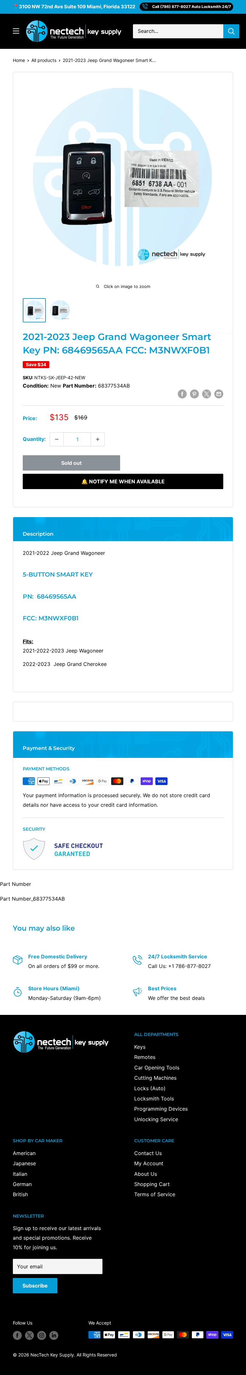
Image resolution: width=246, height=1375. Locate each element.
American (24, 1153)
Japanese (24, 1163)
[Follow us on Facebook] (17, 1335)
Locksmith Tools (154, 1098)
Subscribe (35, 1285)
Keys (139, 1047)
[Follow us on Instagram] (41, 1335)
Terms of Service (154, 1194)
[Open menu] (16, 31)
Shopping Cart (152, 1184)
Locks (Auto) (150, 1088)
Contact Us (148, 1153)
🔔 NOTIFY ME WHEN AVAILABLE (123, 481)
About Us (145, 1174)
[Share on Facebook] (182, 393)
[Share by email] (218, 393)
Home (19, 60)
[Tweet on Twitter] (206, 393)
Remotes (144, 1057)
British (20, 1194)
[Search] (231, 31)
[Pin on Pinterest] (194, 393)
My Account (148, 1163)
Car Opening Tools (156, 1067)
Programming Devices (161, 1109)
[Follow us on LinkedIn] (53, 1335)
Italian (20, 1174)
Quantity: (34, 439)
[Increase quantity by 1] (97, 439)
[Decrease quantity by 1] (56, 439)
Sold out (71, 463)
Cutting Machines (155, 1078)
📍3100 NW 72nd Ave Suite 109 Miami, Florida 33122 (74, 7)
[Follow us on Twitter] (29, 1335)
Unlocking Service (156, 1119)
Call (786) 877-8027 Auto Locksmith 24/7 (191, 6)
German (22, 1184)
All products (43, 60)
